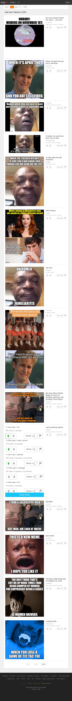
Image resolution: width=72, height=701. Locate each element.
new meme (50, 536)
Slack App (38, 678)
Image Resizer (11, 678)
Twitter (30, 683)
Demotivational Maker (63, 676)
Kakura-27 (49, 429)
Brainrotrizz (49, 270)
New (16, 7)
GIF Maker (12, 676)
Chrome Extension (46, 683)
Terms (28, 678)
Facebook (23, 683)
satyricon (48, 213)
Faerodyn (48, 504)
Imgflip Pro (5, 676)
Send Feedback (61, 678)
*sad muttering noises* (54, 427)
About (18, 678)
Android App (36, 683)
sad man (49, 268)
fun (6, 7)
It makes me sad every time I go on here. (55, 137)
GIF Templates (45, 676)
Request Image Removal (48, 678)
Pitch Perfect (51, 211)
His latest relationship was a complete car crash (56, 580)
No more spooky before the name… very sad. (55, 19)
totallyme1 (49, 162)
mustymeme (49, 102)
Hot (12, 7)
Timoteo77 (49, 401)
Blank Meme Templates (33, 676)
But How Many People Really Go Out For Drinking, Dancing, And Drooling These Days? (54, 396)
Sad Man (49, 502)
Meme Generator (21, 676)
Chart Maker (53, 676)
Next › (44, 664)
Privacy (23, 678)
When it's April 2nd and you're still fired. (55, 62)
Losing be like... (52, 621)
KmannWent (49, 65)
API (33, 678)
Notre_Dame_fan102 (51, 140)
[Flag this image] (65, 27)
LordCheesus (49, 583)
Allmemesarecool (50, 623)
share (58, 27)
